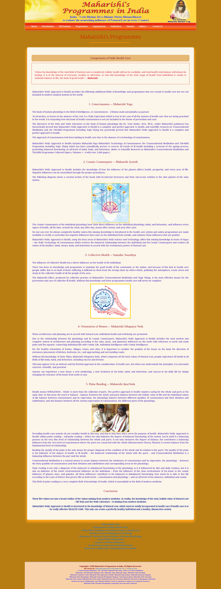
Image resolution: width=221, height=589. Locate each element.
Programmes (82, 26)
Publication (116, 26)
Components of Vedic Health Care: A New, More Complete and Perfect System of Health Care (110, 529)
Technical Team (132, 568)
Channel (130, 26)
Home (34, 26)
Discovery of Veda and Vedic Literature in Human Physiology (110, 536)
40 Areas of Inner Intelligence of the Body (110, 533)
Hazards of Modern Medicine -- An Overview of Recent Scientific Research (110, 544)
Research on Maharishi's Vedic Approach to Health (111, 548)
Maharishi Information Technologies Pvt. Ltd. (110, 568)
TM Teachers (65, 26)
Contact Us (158, 26)
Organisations (99, 26)
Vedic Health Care (110, 524)
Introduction (48, 26)
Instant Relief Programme (110, 539)
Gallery (142, 26)
